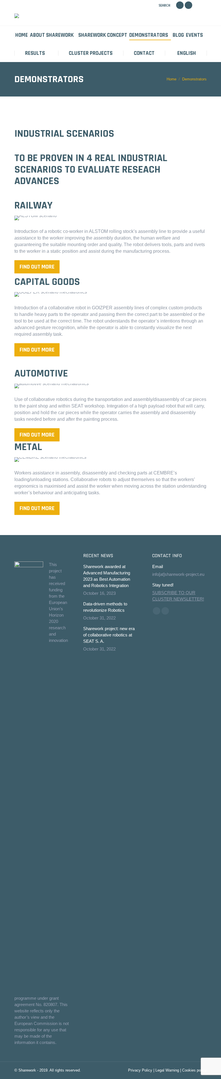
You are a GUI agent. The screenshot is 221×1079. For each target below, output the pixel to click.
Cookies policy (194, 1070)
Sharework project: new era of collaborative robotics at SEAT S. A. (109, 635)
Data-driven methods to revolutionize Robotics (105, 607)
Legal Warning (167, 1070)
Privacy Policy (140, 1070)
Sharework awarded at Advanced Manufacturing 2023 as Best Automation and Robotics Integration (106, 576)
